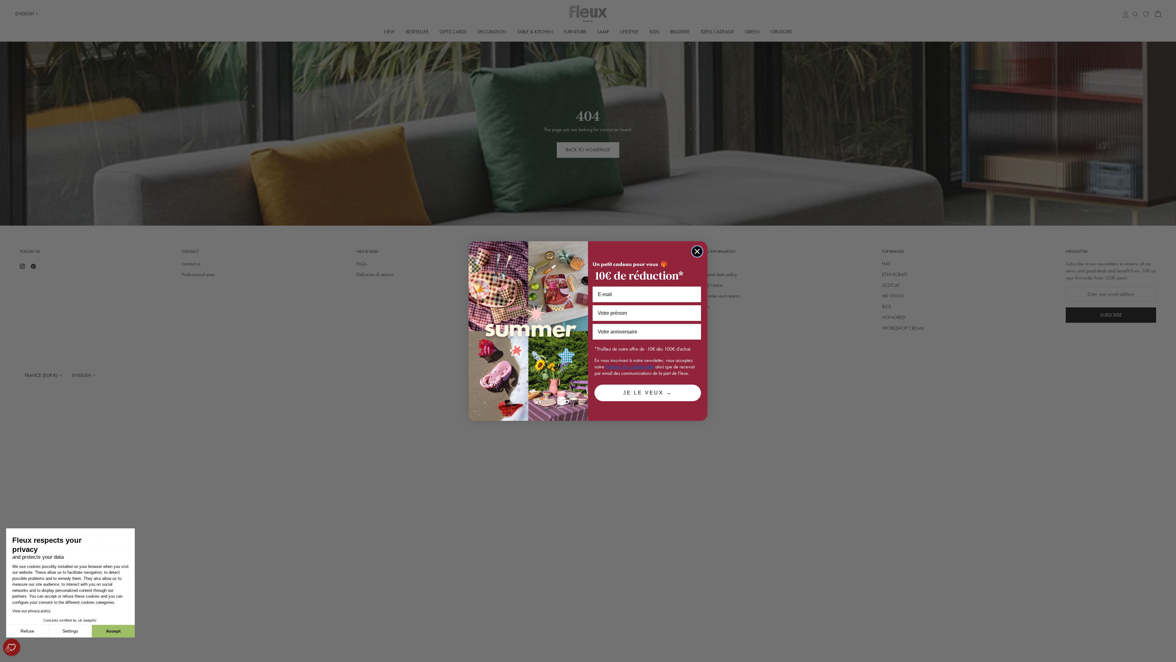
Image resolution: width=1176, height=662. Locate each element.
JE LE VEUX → (647, 392)
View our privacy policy (31, 611)
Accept (113, 631)
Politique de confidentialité (629, 366)
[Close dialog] (697, 251)
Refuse (27, 631)
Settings (70, 631)
